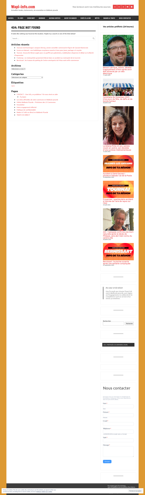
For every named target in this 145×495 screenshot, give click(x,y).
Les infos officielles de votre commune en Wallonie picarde (37, 100)
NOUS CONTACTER (125, 18)
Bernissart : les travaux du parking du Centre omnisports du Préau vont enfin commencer (48, 60)
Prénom (106, 412)
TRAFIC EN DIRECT (23, 115)
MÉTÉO (97, 18)
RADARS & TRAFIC (109, 18)
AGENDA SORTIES (54, 18)
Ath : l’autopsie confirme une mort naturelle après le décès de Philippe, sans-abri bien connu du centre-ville (118, 235)
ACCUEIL (11, 18)
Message (106, 445)
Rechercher (107, 321)
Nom (105, 403)
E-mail (105, 421)
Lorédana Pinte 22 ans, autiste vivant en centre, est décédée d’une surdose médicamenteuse (117, 148)
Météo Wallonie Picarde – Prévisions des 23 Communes (36, 102)
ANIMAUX (42, 18)
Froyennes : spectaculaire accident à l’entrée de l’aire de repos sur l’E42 (118, 201)
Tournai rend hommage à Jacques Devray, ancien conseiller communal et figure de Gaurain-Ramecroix (52, 48)
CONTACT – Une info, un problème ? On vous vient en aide (37, 94)
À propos (23, 97)
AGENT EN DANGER (70, 18)
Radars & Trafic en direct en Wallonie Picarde (32, 112)
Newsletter (21, 105)
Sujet (105, 437)
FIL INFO (20, 18)
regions (13, 86)
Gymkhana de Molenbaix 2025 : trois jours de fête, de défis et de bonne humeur (117, 99)
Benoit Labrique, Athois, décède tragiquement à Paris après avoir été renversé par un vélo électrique (117, 70)
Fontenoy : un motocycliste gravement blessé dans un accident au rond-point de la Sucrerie (48, 58)
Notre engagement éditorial (26, 107)
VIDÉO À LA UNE (85, 18)
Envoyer (107, 461)
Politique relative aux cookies (44, 491)
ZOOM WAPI (31, 18)
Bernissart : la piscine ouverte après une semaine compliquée (116, 262)
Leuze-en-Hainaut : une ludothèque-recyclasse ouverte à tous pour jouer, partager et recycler (49, 50)
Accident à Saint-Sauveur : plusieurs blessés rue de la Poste (117, 174)
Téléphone (107, 428)
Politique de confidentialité (26, 110)
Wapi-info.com (23, 6)
